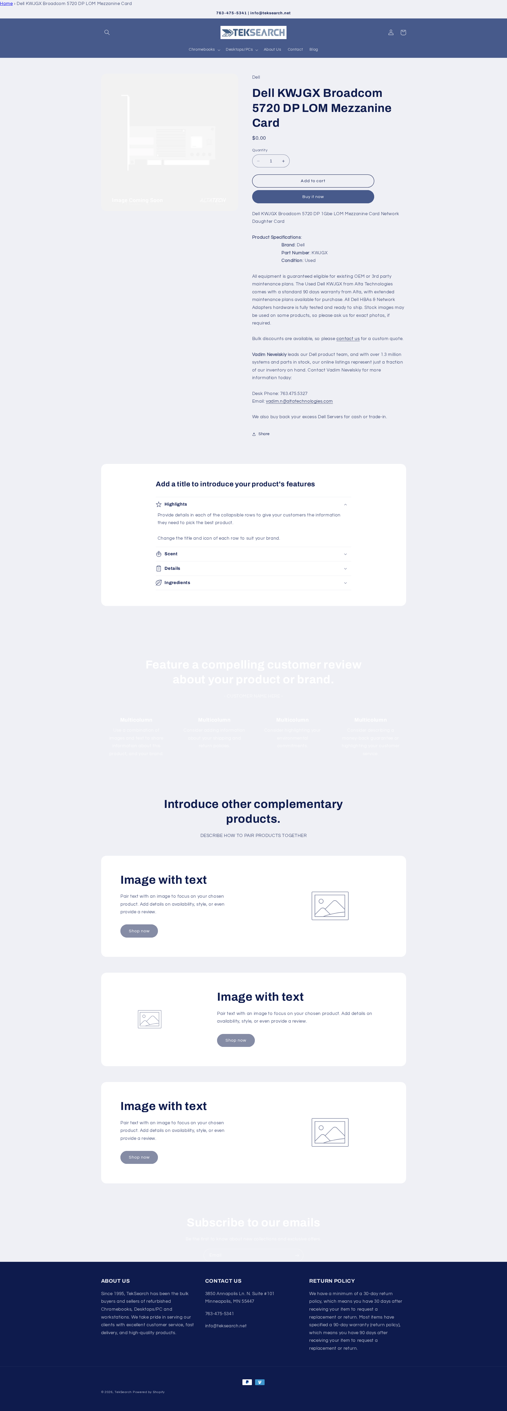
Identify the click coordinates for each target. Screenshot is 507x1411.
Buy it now (313, 197)
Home (6, 3)
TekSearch (123, 1392)
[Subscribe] (297, 1255)
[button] (107, 32)
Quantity (259, 150)
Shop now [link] (139, 931)
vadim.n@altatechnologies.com (299, 401)
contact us (348, 338)
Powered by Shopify (149, 1392)
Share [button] (264, 434)
